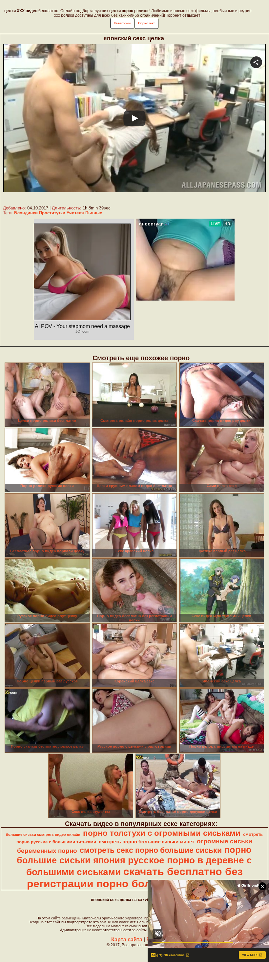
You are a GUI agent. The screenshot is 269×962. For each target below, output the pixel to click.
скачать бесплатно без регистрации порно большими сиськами (135, 878)
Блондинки (26, 212)
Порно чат (146, 23)
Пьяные (93, 212)
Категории (122, 23)
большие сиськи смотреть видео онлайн (43, 834)
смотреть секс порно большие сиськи (151, 850)
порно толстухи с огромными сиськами (161, 833)
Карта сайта (126, 939)
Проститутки (52, 212)
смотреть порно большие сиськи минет (146, 841)
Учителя (75, 212)
